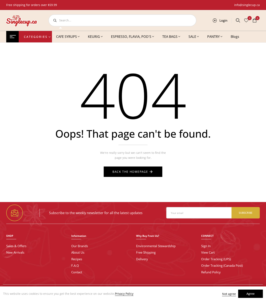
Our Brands (79, 246)
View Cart (208, 252)
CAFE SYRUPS (66, 36)
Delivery (142, 259)
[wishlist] (246, 20)
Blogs (235, 36)
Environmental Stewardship (156, 246)
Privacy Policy (124, 294)
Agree (250, 294)
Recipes (76, 259)
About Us (77, 252)
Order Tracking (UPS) (216, 259)
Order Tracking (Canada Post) (222, 265)
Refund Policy (211, 272)
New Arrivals (15, 252)
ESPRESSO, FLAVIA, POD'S (131, 36)
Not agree (229, 294)
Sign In (206, 246)
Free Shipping (146, 252)
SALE (192, 36)
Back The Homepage (130, 172)
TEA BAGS (169, 36)
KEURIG (94, 36)
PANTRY (213, 36)
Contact (76, 272)
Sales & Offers (16, 246)
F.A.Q (75, 265)
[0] (254, 20)
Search (55, 20)
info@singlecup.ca (247, 5)
